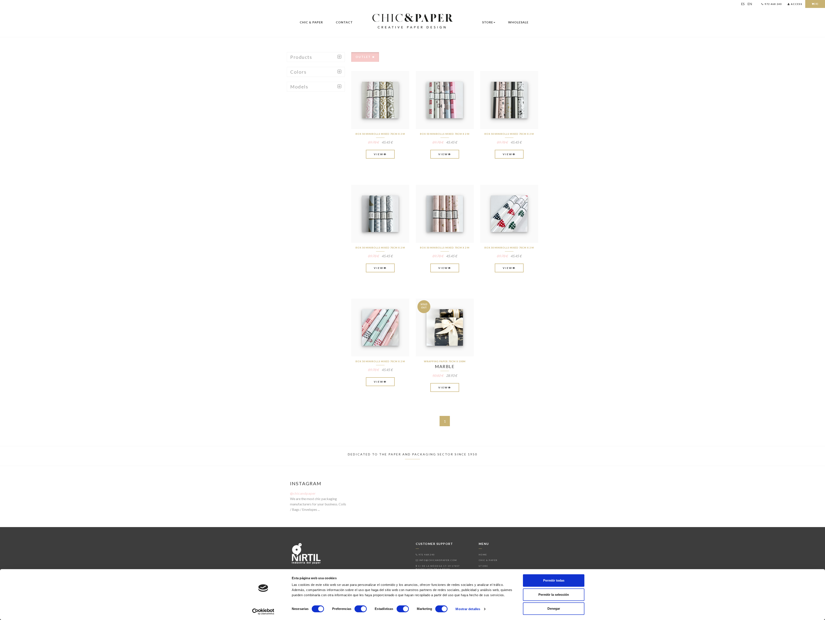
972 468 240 (426, 554)
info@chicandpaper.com (437, 560)
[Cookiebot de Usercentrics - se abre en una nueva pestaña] (263, 611)
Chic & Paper (311, 22)
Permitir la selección (553, 594)
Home (483, 554)
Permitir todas (553, 580)
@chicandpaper (303, 493)
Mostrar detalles (467, 609)
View (378, 154)
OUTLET (364, 57)
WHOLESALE (518, 22)
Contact (344, 22)
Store (487, 22)
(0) (816, 3)
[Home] (412, 21)
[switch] (360, 608)
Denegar (553, 608)
